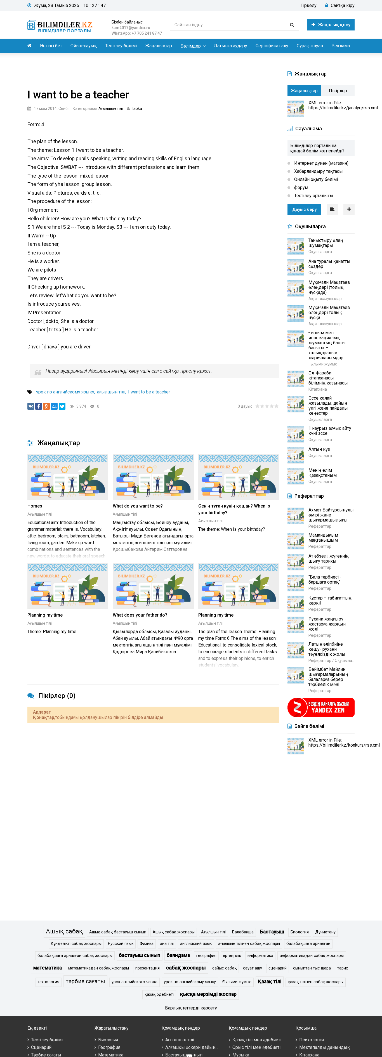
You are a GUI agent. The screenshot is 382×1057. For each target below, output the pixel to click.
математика (47, 968)
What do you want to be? (138, 506)
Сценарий (41, 1047)
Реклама (340, 45)
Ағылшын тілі (110, 108)
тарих (342, 968)
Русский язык (120, 943)
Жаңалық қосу (334, 24)
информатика (260, 955)
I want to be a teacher (149, 392)
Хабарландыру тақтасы (318, 171)
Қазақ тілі (269, 981)
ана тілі (167, 943)
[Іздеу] (292, 24)
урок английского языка (134, 982)
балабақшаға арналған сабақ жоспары (74, 955)
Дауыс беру (304, 209)
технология (48, 982)
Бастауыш (272, 932)
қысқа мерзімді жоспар (208, 994)
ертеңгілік (232, 955)
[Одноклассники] (46, 406)
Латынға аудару (230, 45)
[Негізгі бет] (61, 25)
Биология (300, 932)
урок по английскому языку (65, 392)
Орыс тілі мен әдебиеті (256, 1047)
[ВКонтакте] (30, 406)
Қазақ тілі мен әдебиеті (256, 1039)
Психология (311, 1039)
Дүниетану (325, 932)
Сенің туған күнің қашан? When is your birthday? (234, 509)
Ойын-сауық (83, 45)
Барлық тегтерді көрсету (191, 1008)
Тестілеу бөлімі (121, 45)
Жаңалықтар (158, 45)
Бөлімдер (190, 46)
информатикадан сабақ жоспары (312, 955)
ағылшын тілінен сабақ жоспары (249, 943)
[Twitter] (62, 406)
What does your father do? (140, 615)
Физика (147, 943)
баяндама (178, 955)
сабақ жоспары (186, 967)
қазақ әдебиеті (159, 994)
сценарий (277, 968)
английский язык (196, 943)
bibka (137, 108)
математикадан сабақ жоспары (98, 968)
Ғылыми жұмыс (236, 982)
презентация (147, 968)
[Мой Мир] (54, 406)
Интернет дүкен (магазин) (320, 163)
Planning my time (45, 615)
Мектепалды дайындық (324, 1047)
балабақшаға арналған (308, 943)
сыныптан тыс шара (312, 968)
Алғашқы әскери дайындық (194, 1047)
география (206, 955)
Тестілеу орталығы (313, 195)
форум (300, 187)
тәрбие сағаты (85, 981)
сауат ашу (252, 968)
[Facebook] (38, 406)
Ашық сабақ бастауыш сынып (117, 932)
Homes (34, 506)
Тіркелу (309, 5)
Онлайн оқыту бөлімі (315, 179)
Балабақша (243, 932)
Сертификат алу (272, 45)
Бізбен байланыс (127, 22)
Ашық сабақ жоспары (174, 932)
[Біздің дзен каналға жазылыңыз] (321, 716)
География (109, 1047)
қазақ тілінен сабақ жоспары (315, 982)
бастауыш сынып (139, 955)
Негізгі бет (51, 45)
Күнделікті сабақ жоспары (76, 943)
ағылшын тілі (111, 392)
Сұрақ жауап (310, 45)
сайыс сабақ (224, 968)
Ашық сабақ (64, 931)
